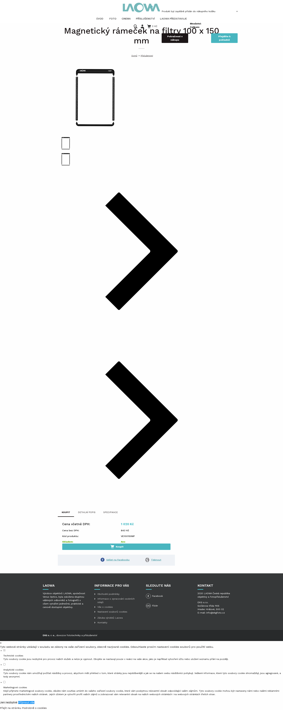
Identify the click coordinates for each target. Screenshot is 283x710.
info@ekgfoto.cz (215, 612)
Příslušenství (147, 56)
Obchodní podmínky (108, 594)
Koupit (119, 546)
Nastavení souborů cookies (112, 611)
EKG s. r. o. (49, 635)
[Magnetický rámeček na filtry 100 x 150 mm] (95, 97)
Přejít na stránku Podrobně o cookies (23, 708)
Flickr (155, 605)
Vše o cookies (105, 607)
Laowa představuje (173, 18)
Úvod (99, 18)
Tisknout (156, 559)
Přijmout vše (26, 702)
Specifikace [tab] (110, 512)
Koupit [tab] (66, 512)
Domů (134, 56)
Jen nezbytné (8, 702)
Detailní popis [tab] (86, 512)
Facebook (157, 596)
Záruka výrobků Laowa (110, 617)
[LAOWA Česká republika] (141, 7)
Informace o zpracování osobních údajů (116, 600)
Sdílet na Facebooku (118, 559)
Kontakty (102, 622)
